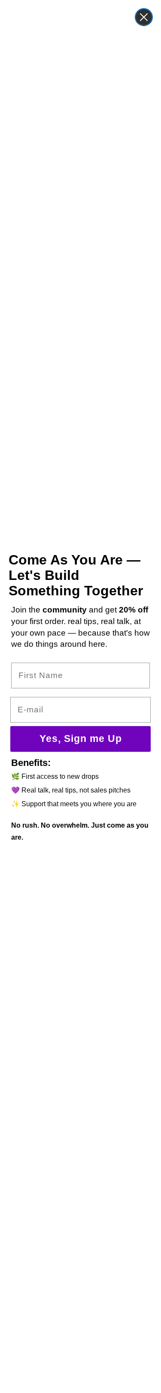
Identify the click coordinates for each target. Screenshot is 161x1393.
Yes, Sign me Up (80, 738)
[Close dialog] (143, 17)
